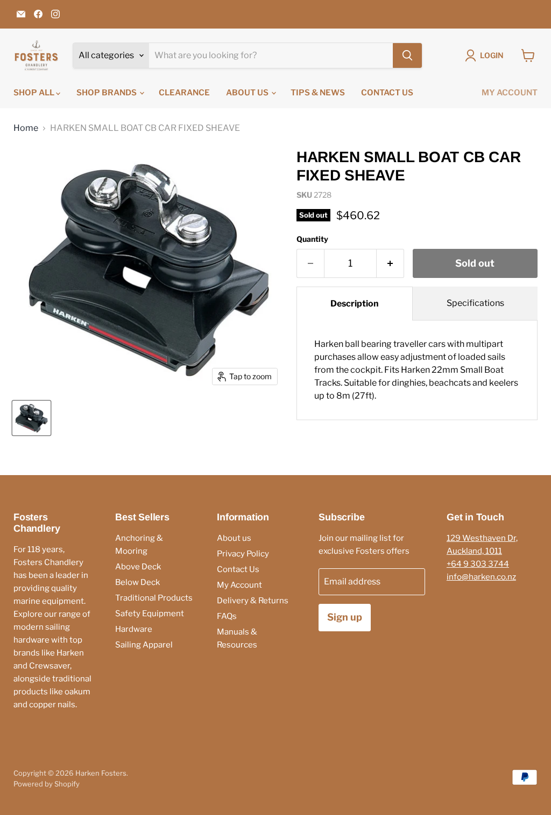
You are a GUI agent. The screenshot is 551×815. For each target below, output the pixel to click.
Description (354, 303)
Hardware (133, 629)
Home (25, 128)
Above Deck (138, 567)
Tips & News (318, 92)
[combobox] (271, 55)
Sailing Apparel (144, 645)
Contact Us (387, 92)
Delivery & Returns (252, 600)
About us (248, 92)
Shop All (34, 92)
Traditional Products (154, 598)
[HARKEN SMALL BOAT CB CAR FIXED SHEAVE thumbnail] (31, 418)
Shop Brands (107, 92)
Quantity (312, 239)
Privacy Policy (243, 554)
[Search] (407, 55)
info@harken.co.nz (481, 577)
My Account (510, 92)
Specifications (475, 303)
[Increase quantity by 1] (390, 263)
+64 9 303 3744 (478, 564)
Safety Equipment (149, 613)
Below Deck (137, 582)
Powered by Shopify (46, 783)
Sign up (344, 617)
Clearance (184, 92)
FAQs (227, 616)
